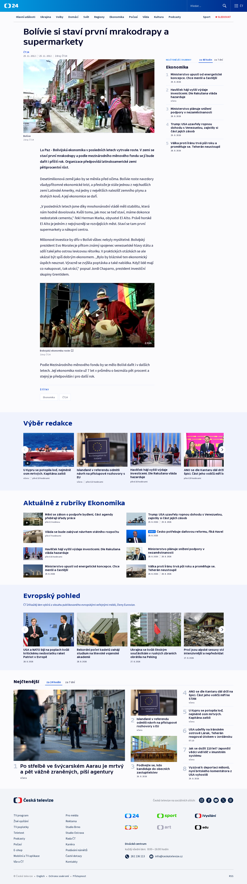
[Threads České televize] (230, 800)
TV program (21, 815)
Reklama (71, 821)
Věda (146, 17)
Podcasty (175, 17)
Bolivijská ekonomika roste (55, 350)
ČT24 (26, 52)
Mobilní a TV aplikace (27, 856)
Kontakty (71, 861)
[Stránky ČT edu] (201, 827)
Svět (86, 17)
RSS (231, 876)
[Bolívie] (88, 96)
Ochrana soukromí (59, 876)
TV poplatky (21, 827)
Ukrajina (45, 17)
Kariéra (70, 844)
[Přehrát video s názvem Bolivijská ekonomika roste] (97, 315)
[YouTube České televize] (216, 800)
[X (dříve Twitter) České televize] (223, 800)
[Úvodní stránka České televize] (34, 800)
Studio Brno (73, 827)
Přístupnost (79, 876)
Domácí (73, 17)
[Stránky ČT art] (164, 827)
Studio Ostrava (75, 832)
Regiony (99, 17)
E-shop (18, 850)
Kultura (159, 17)
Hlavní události (25, 17)
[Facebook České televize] (209, 800)
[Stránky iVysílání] (205, 815)
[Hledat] (224, 6)
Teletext (19, 832)
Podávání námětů (76, 850)
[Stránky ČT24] (132, 815)
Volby (59, 17)
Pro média (72, 815)
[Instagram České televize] (202, 800)
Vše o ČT (19, 861)
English (40, 876)
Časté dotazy (74, 856)
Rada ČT (71, 838)
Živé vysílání (21, 821)
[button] (97, 315)
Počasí (133, 17)
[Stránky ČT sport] (167, 815)
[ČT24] (11, 6)
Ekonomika (117, 17)
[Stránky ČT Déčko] (131, 827)
